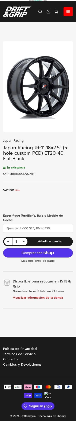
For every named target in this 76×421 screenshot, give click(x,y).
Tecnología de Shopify (52, 416)
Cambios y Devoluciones (22, 364)
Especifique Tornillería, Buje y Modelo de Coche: (33, 217)
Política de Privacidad (20, 348)
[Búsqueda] (40, 11)
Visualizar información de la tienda (38, 297)
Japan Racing (13, 140)
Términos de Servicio (19, 354)
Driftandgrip (28, 416)
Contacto (10, 359)
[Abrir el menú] (68, 11)
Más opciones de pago (38, 261)
